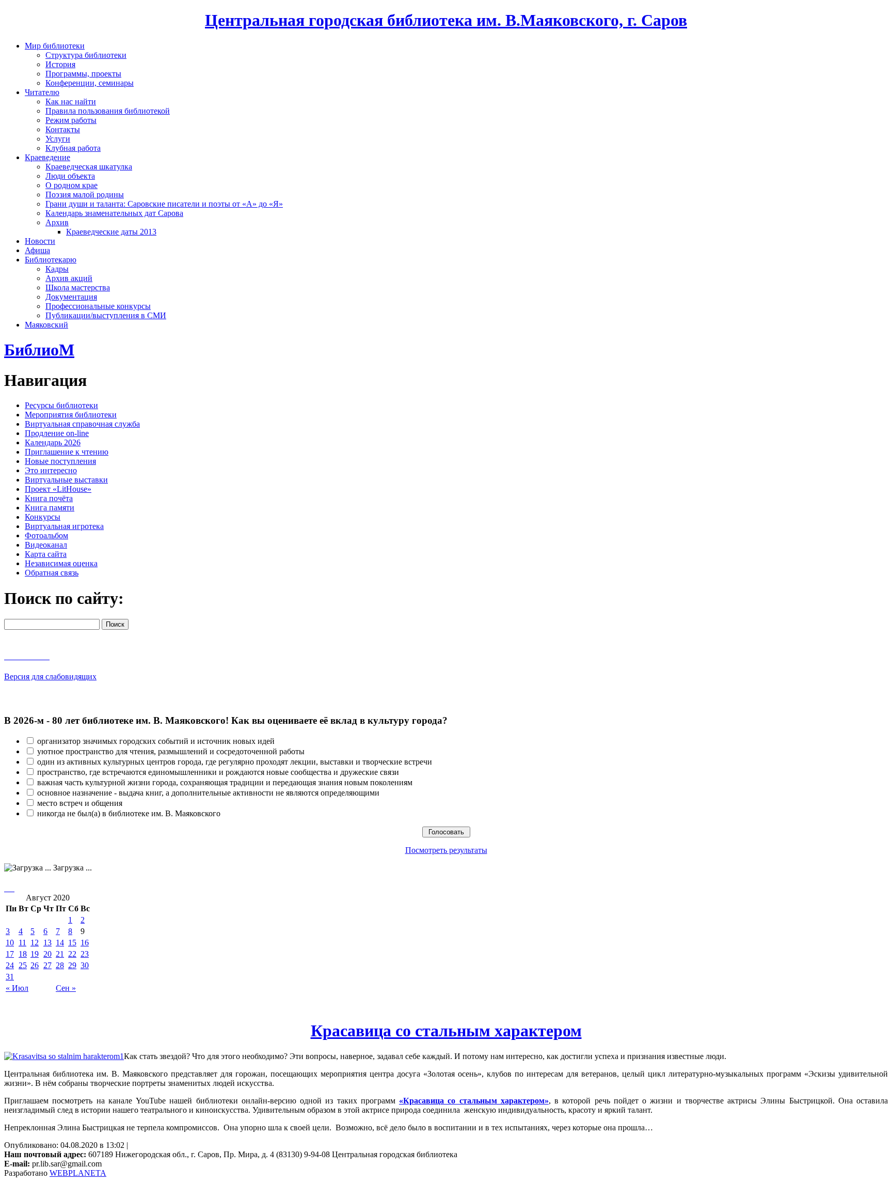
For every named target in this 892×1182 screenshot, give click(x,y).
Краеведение (47, 157)
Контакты (62, 129)
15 (72, 942)
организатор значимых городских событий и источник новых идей (156, 741)
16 (85, 942)
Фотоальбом (46, 535)
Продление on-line (57, 433)
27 (47, 965)
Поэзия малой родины (84, 194)
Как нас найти (70, 101)
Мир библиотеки (55, 45)
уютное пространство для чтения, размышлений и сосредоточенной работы (171, 751)
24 (10, 965)
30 (85, 965)
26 (34, 965)
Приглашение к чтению (66, 451)
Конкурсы (42, 516)
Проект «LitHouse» (58, 489)
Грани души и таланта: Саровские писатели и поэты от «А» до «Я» (164, 203)
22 (72, 954)
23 (85, 954)
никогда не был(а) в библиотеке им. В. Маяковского (128, 813)
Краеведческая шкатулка (88, 166)
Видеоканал (46, 544)
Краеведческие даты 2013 (111, 231)
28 (60, 965)
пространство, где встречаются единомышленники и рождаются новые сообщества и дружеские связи (218, 772)
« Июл (17, 988)
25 (23, 965)
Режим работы (71, 120)
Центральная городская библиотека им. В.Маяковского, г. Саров (446, 20)
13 (47, 942)
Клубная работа (73, 148)
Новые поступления (60, 461)
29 (72, 965)
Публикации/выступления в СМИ (105, 315)
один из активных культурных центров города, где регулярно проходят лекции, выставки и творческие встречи (234, 761)
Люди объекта (70, 176)
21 (60, 954)
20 (47, 954)
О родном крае (71, 185)
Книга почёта (49, 498)
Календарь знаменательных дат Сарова (114, 213)
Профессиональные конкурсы (98, 306)
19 (34, 954)
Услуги (57, 138)
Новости (40, 241)
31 (10, 976)
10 (10, 942)
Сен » (66, 988)
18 (23, 954)
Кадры (57, 269)
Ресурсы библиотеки (61, 405)
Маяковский (46, 324)
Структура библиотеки (85, 55)
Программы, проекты (83, 73)
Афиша (37, 250)
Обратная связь (51, 572)
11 (22, 942)
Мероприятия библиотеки (71, 414)
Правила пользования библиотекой (107, 110)
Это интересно (51, 470)
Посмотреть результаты (446, 850)
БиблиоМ (39, 349)
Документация (71, 296)
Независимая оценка (61, 563)
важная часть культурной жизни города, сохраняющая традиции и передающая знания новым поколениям (224, 782)
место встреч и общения (79, 803)
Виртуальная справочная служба (82, 423)
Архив (57, 222)
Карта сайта (46, 554)
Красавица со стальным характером (446, 1030)
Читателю (42, 92)
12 (34, 942)
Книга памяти (49, 507)
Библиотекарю (50, 259)
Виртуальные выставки (66, 479)
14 (60, 942)
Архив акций (68, 278)
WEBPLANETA (78, 1173)
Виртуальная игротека (64, 526)
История (60, 64)
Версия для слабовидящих (50, 676)
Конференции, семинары (89, 83)
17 (10, 954)
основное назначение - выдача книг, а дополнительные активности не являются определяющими (208, 792)
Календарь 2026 (53, 442)
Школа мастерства (77, 287)
